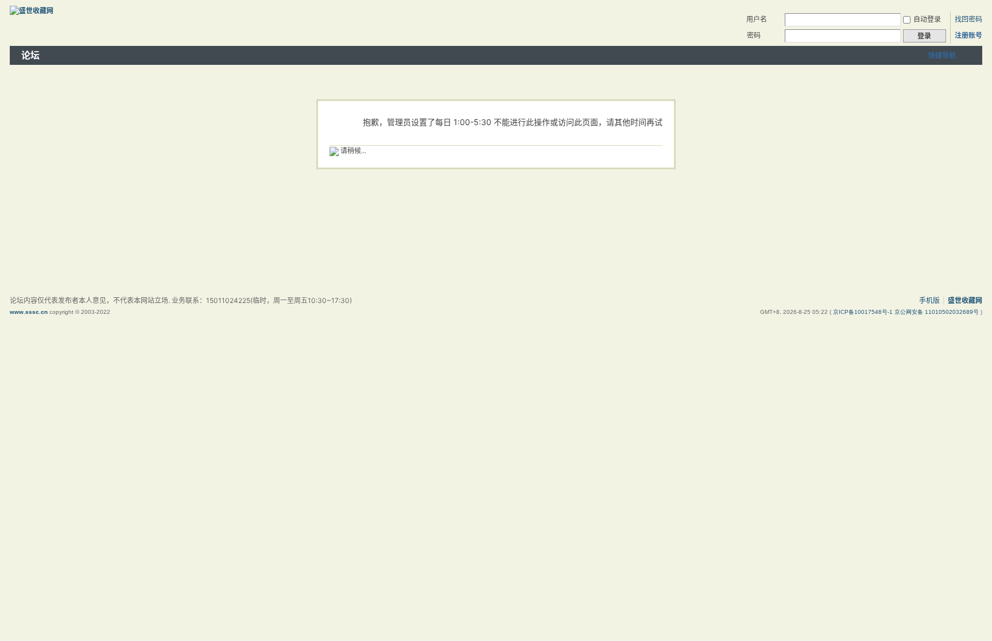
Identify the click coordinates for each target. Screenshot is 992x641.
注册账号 (968, 35)
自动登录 (927, 19)
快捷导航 (942, 55)
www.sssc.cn (29, 312)
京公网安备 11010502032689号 (937, 312)
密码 (754, 35)
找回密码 (968, 19)
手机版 (929, 300)
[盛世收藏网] (31, 10)
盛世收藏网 (965, 300)
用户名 (756, 19)
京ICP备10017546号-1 (863, 312)
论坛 (30, 55)
